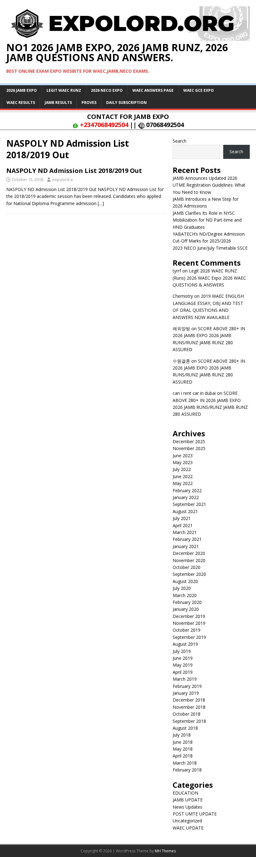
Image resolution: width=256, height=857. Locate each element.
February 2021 (187, 539)
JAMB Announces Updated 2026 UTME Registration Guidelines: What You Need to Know (209, 185)
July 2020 (182, 588)
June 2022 (183, 476)
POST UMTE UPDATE (195, 814)
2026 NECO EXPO (107, 90)
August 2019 (185, 644)
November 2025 (189, 448)
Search (179, 141)
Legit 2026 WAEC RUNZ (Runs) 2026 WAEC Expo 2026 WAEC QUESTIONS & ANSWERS (209, 278)
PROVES (88, 102)
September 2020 (189, 574)
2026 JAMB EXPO (21, 90)
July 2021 (182, 518)
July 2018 (182, 735)
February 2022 (187, 490)
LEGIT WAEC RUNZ (64, 90)
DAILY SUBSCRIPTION (126, 102)
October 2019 (186, 630)
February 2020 (187, 602)
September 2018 (189, 721)
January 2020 (186, 609)
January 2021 (186, 546)
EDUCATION (185, 793)
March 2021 (185, 532)
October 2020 (186, 567)
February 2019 (187, 686)
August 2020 (185, 581)
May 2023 (183, 462)
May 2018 (183, 749)
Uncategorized (187, 821)
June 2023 (183, 455)
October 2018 (186, 714)
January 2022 (186, 497)
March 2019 (185, 679)
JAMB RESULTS (58, 102)
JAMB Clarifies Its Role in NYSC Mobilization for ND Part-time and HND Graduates (207, 220)
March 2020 (185, 595)
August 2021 (185, 511)
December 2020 (189, 553)
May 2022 (183, 483)
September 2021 (189, 504)
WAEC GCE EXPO (198, 90)
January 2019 (186, 693)
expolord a (62, 179)
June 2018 (183, 742)
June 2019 (183, 658)
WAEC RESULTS (21, 102)
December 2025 (189, 441)
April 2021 (183, 525)
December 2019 (189, 616)
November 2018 (189, 707)
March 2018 (185, 763)
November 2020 (189, 560)
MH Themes (165, 851)
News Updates (187, 807)
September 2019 (189, 637)
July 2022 (182, 469)
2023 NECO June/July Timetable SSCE (210, 248)
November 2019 (189, 623)
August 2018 (185, 728)
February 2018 (187, 770)
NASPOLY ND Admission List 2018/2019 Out (74, 170)
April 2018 (183, 756)
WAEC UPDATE (188, 828)
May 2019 (183, 665)
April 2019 (183, 672)
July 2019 (182, 651)
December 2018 (189, 700)
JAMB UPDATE (188, 800)
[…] (101, 203)
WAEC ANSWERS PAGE (153, 90)
